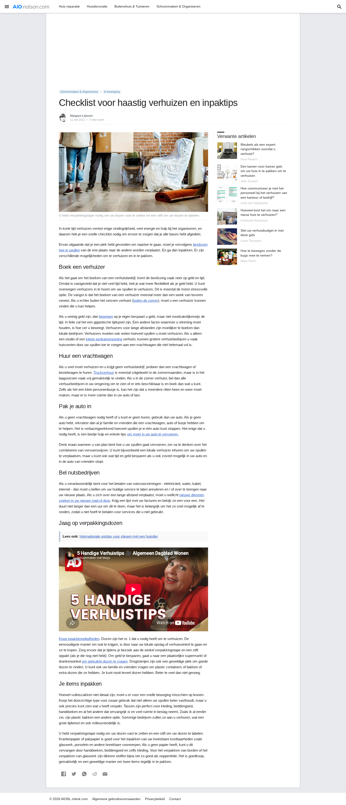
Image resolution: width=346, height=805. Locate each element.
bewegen (106, 316)
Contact (175, 799)
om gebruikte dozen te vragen (105, 661)
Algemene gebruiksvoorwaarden (116, 799)
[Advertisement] (173, 52)
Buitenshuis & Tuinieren (131, 6)
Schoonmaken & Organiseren (179, 6)
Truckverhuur (103, 372)
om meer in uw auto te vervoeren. (153, 434)
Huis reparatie (69, 6)
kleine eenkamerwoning (104, 339)
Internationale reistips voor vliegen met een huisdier (119, 536)
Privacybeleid (155, 799)
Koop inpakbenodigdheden (79, 639)
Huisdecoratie (97, 6)
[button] (63, 774)
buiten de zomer (145, 300)
